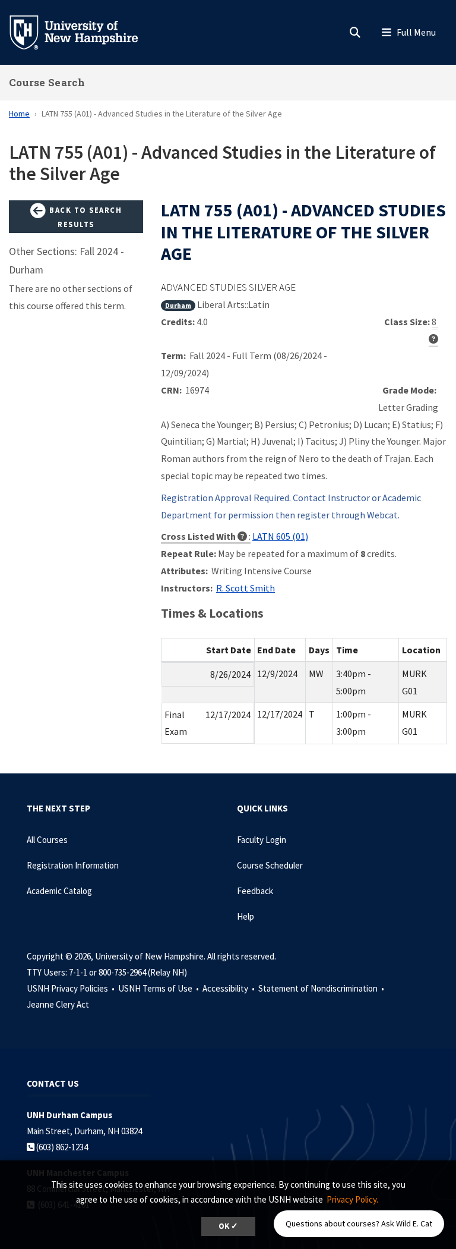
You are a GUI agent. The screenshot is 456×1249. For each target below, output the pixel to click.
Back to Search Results (84, 217)
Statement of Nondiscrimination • (322, 988)
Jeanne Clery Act (58, 1004)
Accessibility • (229, 988)
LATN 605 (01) (280, 536)
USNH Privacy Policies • (71, 988)
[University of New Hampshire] (83, 31)
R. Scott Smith (245, 588)
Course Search (47, 82)
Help (245, 916)
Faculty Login (261, 839)
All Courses (47, 839)
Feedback (255, 890)
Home (19, 113)
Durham (178, 305)
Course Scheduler (270, 865)
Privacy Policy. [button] (352, 1199)
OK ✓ (228, 1226)
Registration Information (73, 865)
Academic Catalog (59, 890)
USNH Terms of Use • (159, 988)
